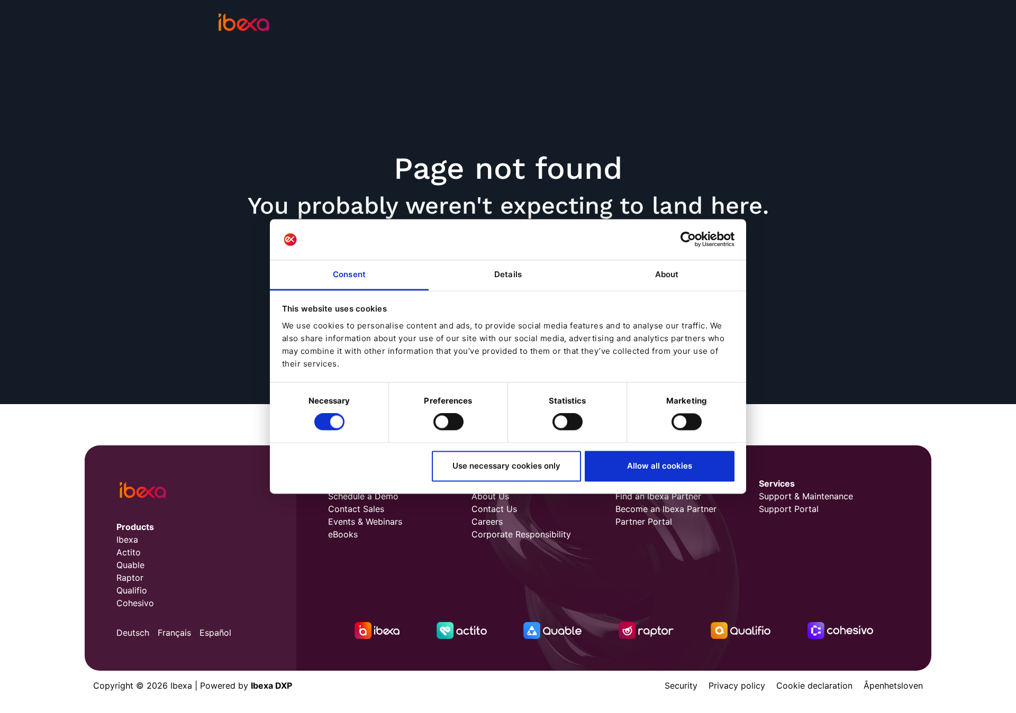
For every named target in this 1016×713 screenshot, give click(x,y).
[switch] (448, 422)
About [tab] (667, 274)
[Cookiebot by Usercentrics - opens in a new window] (688, 240)
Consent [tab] (349, 274)
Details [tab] (508, 274)
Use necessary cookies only (506, 466)
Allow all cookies (659, 466)
